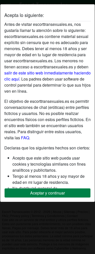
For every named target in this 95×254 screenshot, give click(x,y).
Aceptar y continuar (47, 193)
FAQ (25, 138)
